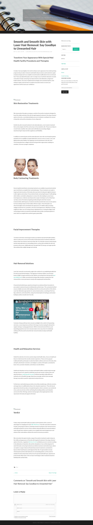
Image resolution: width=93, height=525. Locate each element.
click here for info (32, 442)
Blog (46, 13)
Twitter (63, 63)
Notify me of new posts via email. (20, 517)
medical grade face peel (28, 374)
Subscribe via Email (66, 78)
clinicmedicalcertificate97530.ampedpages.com (39, 51)
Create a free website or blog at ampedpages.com (46, 522)
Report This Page (52, 472)
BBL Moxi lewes (35, 424)
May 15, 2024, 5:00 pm (19, 51)
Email (19, 504)
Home (16, 32)
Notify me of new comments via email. (21, 516)
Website (18, 511)
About (22, 32)
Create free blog (64, 76)
